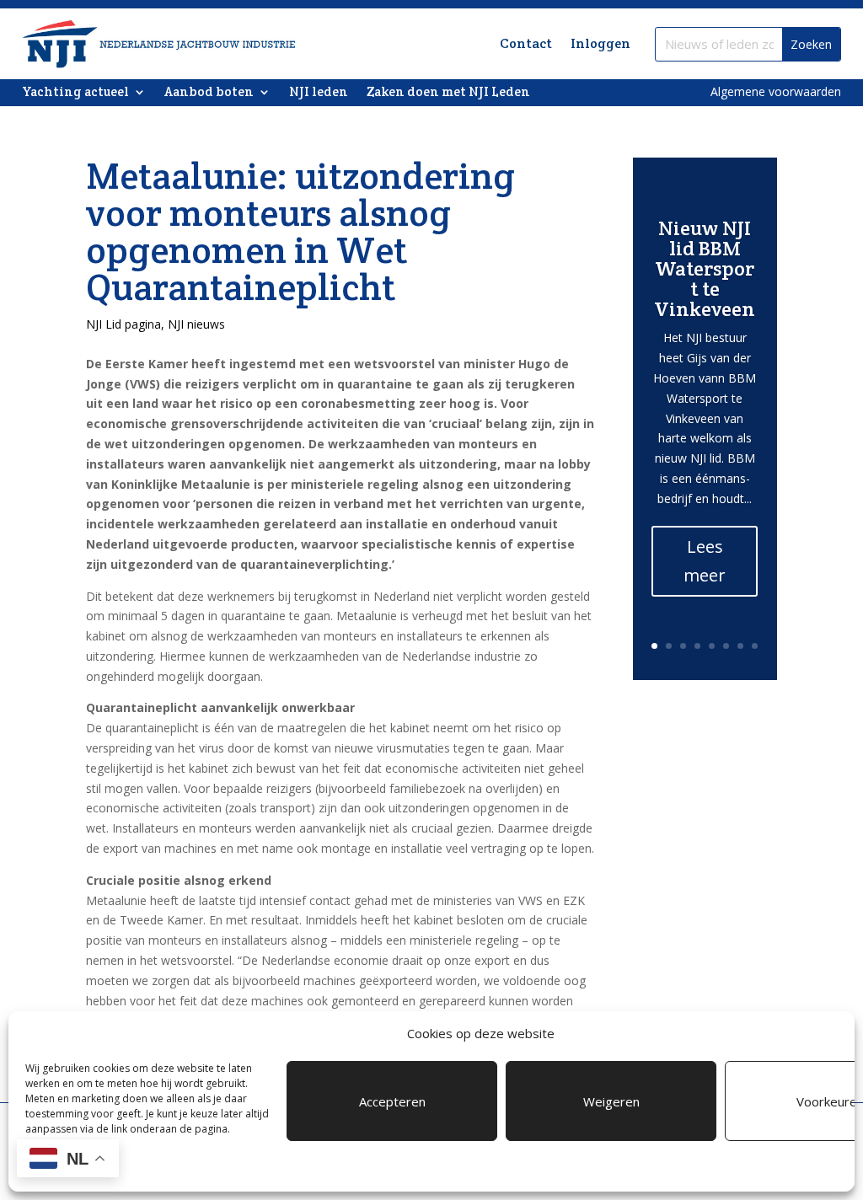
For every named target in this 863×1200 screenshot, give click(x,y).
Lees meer (704, 561)
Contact (526, 43)
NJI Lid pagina (123, 324)
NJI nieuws (196, 324)
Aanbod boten (209, 92)
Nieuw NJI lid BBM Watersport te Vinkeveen (704, 268)
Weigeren (611, 1101)
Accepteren (392, 1101)
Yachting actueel (75, 92)
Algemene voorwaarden (775, 91)
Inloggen (600, 43)
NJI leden (318, 92)
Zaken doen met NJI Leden (448, 92)
